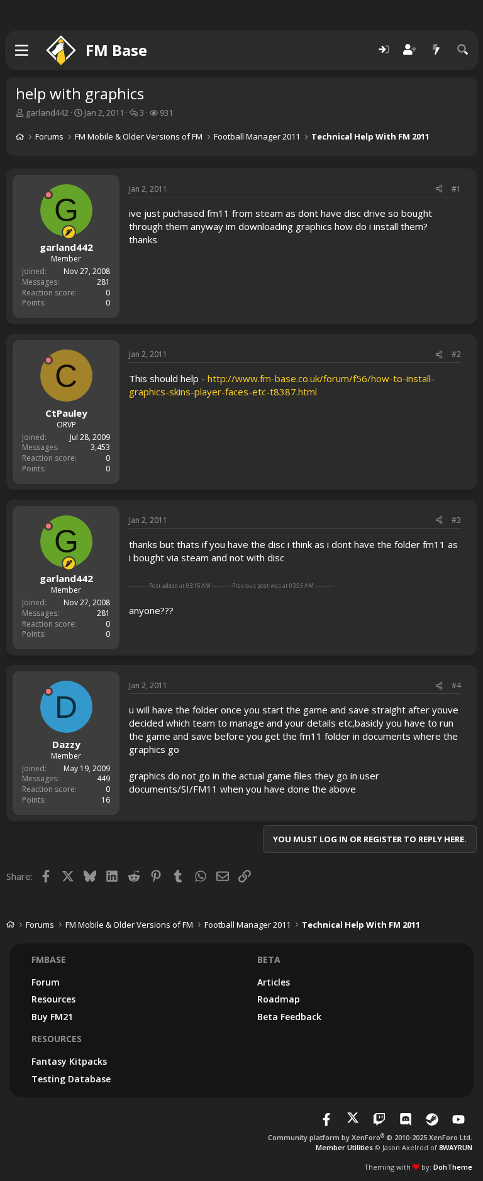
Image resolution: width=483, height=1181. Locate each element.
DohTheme (452, 1167)
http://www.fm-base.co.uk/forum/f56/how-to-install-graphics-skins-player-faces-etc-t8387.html (282, 385)
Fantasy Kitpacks (69, 1061)
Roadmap (278, 999)
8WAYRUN (455, 1147)
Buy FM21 (52, 1017)
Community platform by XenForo (370, 1137)
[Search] (463, 50)
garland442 (47, 112)
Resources (53, 999)
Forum (45, 982)
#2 (456, 354)
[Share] (439, 189)
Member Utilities (344, 1147)
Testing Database (71, 1079)
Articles (273, 982)
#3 (456, 520)
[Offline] (48, 194)
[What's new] (436, 50)
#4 (456, 685)
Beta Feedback (289, 1017)
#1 (456, 189)
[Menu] (22, 50)
